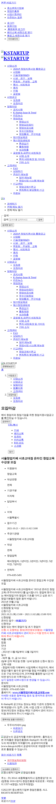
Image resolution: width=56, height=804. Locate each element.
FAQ (15, 168)
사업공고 (12, 262)
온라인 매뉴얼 (20, 174)
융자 (15, 87)
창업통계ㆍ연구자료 (30, 134)
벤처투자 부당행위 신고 (31, 190)
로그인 (10, 23)
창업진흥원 (13, 11)
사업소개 (12, 230)
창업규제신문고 (27, 187)
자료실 (16, 193)
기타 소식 (24, 162)
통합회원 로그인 (16, 29)
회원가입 (12, 26)
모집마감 (18, 103)
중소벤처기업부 (15, 8)
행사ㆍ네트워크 (21, 84)
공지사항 (18, 109)
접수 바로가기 (8, 755)
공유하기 (6, 421)
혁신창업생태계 (21, 140)
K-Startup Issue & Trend (24, 112)
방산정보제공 (20, 137)
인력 (15, 91)
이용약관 (12, 763)
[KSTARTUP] (15, 55)
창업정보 (18, 118)
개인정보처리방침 (16, 760)
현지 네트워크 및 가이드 (32, 159)
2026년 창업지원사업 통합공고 (29, 69)
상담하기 (18, 171)
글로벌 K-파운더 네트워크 (27, 153)
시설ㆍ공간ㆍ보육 (22, 78)
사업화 (16, 72)
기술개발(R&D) (21, 75)
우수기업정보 (26, 131)
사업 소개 (24, 156)
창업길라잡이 (26, 125)
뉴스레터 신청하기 (10, 769)
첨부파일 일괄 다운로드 (12, 719)
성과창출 (24, 150)
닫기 (11, 452)
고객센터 (12, 330)
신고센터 (18, 184)
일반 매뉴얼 (25, 177)
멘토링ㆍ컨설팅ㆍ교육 (25, 81)
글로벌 (16, 94)
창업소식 (24, 121)
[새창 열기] (3, 198)
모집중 (16, 100)
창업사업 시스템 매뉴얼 (31, 180)
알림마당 (12, 271)
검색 (6, 219)
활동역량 (24, 146)
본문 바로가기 (8, 2)
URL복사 (13, 425)
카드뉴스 (18, 115)
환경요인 (24, 143)
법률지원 (18, 388)
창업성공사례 (26, 128)
